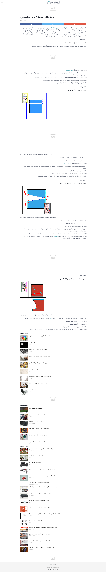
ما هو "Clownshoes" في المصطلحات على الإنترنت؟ (41, 449)
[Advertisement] (53, 123)
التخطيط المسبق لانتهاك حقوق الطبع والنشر (39, 383)
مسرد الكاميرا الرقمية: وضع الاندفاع (37, 421)
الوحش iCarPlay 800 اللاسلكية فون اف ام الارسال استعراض (43, 469)
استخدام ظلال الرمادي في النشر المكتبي (38, 390)
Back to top (53, 564)
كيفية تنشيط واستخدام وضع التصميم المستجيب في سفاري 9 (43, 527)
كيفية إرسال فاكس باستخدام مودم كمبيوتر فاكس (40, 493)
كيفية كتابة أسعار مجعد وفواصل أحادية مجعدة (39, 356)
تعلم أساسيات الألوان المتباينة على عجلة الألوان (40, 336)
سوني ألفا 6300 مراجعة (35, 462)
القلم (51, 318)
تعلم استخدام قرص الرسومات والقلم (37, 455)
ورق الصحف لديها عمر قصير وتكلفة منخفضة (39, 349)
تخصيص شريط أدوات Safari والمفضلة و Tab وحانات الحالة (43, 487)
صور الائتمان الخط (33, 342)
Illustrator (82, 34)
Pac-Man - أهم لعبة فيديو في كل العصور (39, 428)
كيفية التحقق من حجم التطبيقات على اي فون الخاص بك (42, 476)
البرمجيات (28, 14)
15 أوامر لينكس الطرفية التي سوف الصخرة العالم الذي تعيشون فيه (44, 514)
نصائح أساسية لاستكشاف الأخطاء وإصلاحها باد (39, 435)
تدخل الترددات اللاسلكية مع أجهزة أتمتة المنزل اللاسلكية (42, 547)
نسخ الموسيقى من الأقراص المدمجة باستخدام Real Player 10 (43, 534)
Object (56, 236)
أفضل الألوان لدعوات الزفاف (35, 369)
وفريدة (29, 28)
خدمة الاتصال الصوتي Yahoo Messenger (39, 482)
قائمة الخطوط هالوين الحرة (35, 520)
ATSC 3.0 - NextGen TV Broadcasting (39, 500)
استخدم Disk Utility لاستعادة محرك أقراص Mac (40, 541)
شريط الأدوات (67, 163)
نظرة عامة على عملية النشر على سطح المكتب (40, 376)
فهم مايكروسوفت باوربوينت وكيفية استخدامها (39, 507)
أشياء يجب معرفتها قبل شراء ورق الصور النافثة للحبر (41, 363)
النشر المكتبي (22, 14)
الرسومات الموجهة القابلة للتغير (57, 28)
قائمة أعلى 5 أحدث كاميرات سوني (37, 442)
